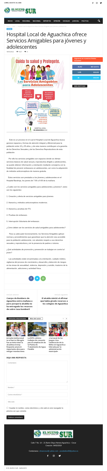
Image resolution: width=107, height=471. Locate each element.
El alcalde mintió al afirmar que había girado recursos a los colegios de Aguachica (54, 301)
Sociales (66, 21)
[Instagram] (96, 3)
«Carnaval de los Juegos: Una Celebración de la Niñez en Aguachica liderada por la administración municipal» (57, 344)
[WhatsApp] (43, 278)
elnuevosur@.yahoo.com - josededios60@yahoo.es (58, 451)
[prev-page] (63, 318)
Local (17, 21)
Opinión (57, 21)
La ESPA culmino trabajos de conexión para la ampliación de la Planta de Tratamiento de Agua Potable (37, 343)
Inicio (10, 21)
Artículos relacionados (17, 319)
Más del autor (35, 319)
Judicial (75, 21)
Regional (26, 21)
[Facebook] (92, 3)
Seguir (96, 72)
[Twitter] (100, 3)
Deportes (47, 21)
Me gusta (95, 67)
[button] (99, 21)
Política (85, 21)
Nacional (37, 21)
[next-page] (66, 318)
